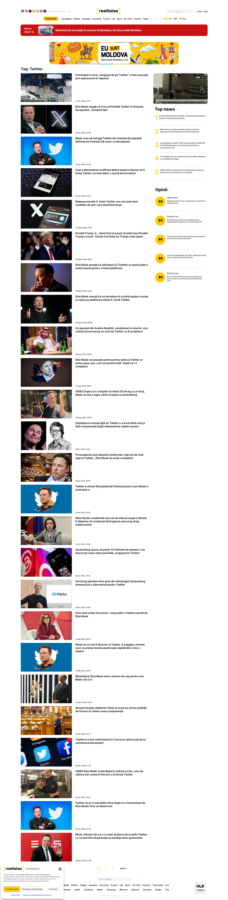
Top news (165, 109)
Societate (86, 19)
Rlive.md (123, 889)
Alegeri (83, 885)
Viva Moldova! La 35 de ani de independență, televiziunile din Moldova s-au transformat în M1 (184, 221)
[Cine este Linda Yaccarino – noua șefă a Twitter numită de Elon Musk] (46, 625)
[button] (60, 869)
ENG (200, 11)
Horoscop (111, 889)
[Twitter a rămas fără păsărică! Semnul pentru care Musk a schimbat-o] (46, 499)
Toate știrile (50, 18)
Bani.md (135, 889)
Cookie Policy (15, 895)
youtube (41, 11)
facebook (22, 11)
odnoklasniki (33, 11)
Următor (124, 869)
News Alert (27, 30)
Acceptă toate (11, 889)
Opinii (145, 19)
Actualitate (66, 19)
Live (184, 18)
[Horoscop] (151, 18)
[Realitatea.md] (200, 888)
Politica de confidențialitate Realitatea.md (37, 895)
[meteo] (160, 18)
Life (113, 19)
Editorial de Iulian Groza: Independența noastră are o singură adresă (186, 202)
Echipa (62, 11)
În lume (106, 19)
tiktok (44, 11)
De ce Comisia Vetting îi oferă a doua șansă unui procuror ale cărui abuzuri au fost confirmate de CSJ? (184, 279)
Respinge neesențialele (32, 889)
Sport (119, 19)
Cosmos (137, 19)
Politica (76, 19)
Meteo (100, 889)
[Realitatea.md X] (30, 11)
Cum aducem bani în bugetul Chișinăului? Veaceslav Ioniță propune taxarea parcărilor (186, 237)
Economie (96, 19)
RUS (206, 11)
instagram (26, 11)
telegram (37, 11)
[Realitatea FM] (167, 18)
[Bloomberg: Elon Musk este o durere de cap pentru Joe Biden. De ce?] (46, 689)
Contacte (53, 11)
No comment (65, 889)
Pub (69, 11)
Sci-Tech (128, 19)
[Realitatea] (123, 11)
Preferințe (53, 889)
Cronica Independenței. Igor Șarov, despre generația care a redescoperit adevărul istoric (186, 256)
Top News (88, 889)
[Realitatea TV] (175, 18)
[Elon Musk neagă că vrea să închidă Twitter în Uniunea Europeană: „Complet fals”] (46, 119)
